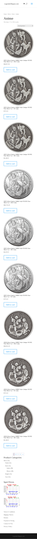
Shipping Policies (8, 514)
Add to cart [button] (10, 70)
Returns (6, 517)
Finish (7, 463)
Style (13, 14)
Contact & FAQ (8, 523)
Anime (8, 468)
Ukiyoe (9, 471)
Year (6, 477)
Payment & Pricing (9, 520)
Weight (7, 474)
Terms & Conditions (9, 511)
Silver (9, 14)
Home (5, 14)
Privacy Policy (8, 526)
